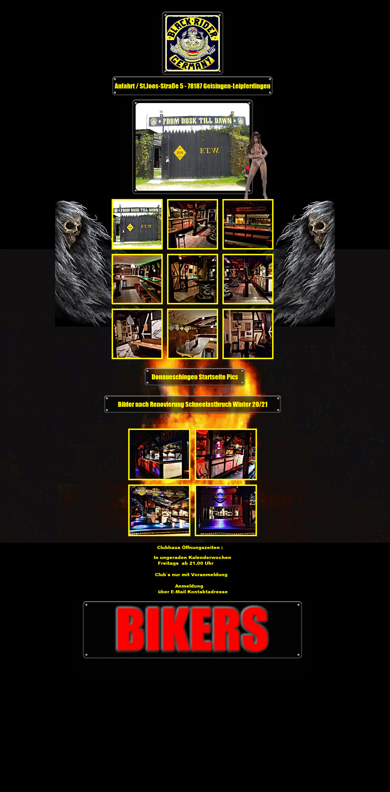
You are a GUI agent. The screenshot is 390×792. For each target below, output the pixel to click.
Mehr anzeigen (192, 540)
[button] (137, 224)
